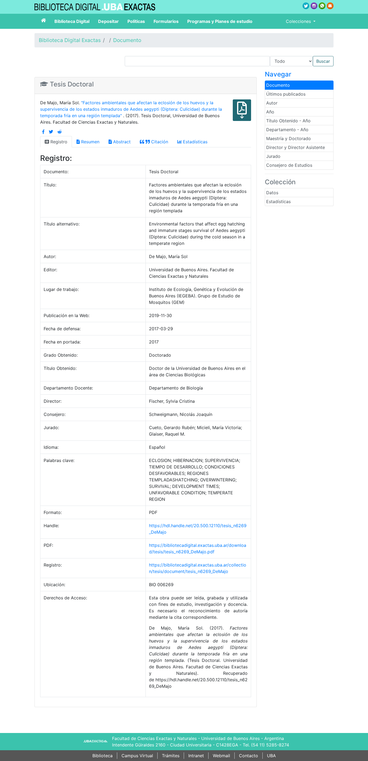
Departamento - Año (287, 129)
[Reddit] (59, 131)
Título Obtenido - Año (288, 120)
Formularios (166, 21)
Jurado (273, 156)
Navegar (278, 74)
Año (270, 111)
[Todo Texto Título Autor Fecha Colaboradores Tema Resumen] (229, 61)
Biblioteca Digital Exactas (70, 40)
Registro (58, 141)
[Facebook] (43, 131)
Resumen (89, 141)
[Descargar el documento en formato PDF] (242, 114)
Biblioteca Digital (71, 21)
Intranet (196, 755)
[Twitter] (51, 131)
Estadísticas (278, 201)
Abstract (121, 141)
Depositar (108, 21)
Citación (159, 141)
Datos (272, 192)
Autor (271, 103)
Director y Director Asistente (295, 147)
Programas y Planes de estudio (219, 21)
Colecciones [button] (299, 21)
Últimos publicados (285, 94)
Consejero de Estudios (289, 165)
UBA (271, 755)
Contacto (248, 755)
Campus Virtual (137, 755)
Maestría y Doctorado (288, 138)
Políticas (136, 21)
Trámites (170, 755)
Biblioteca (102, 755)
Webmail (221, 755)
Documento (127, 40)
